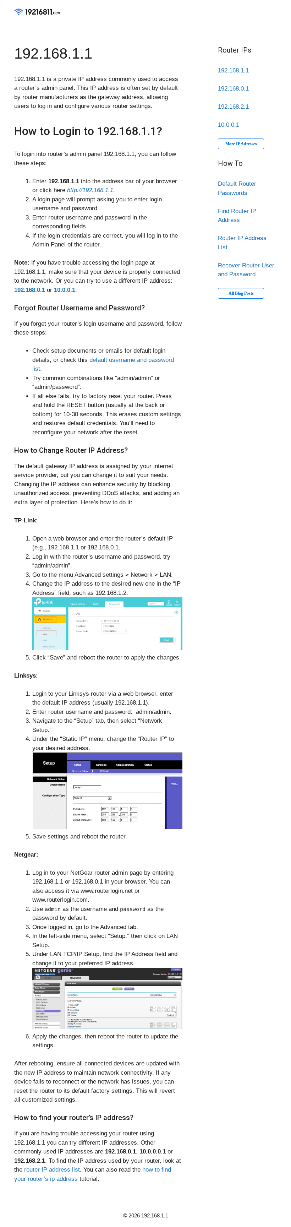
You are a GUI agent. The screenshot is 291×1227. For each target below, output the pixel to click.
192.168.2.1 (233, 106)
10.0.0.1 (228, 124)
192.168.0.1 (233, 88)
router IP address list (52, 1169)
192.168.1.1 (233, 70)
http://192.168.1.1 (90, 190)
